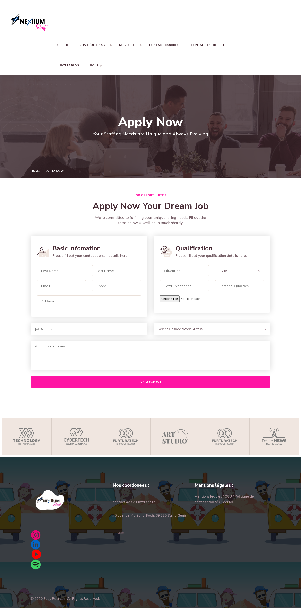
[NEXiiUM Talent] (29, 22)
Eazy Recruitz (54, 598)
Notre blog (69, 65)
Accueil (62, 45)
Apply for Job (150, 382)
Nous (94, 65)
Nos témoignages (93, 45)
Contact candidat (164, 45)
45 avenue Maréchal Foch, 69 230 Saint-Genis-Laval (150, 518)
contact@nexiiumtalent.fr (134, 502)
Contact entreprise (208, 45)
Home (36, 171)
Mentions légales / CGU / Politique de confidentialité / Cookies (224, 499)
